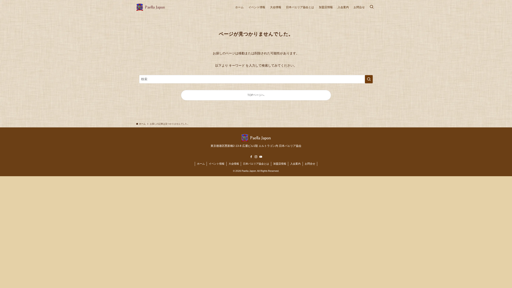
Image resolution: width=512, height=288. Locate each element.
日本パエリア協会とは (256, 163)
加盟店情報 (279, 163)
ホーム (201, 163)
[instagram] (256, 157)
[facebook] (251, 157)
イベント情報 (216, 163)
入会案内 (295, 163)
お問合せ (310, 163)
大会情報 (234, 163)
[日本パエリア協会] (150, 7)
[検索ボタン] (371, 7)
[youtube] (261, 157)
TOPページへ (255, 95)
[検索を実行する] (369, 79)
